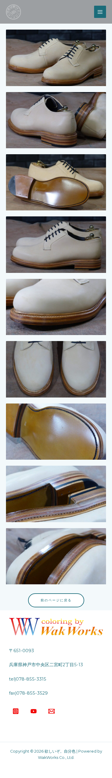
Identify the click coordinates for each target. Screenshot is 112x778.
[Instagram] (15, 711)
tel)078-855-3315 (27, 679)
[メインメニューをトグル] (100, 12)
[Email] (51, 711)
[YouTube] (33, 711)
